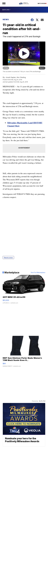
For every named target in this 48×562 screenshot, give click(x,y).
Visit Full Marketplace (38, 272)
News (6, 19)
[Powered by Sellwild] (42, 401)
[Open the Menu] (4, 3)
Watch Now (41, 3)
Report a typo (8, 257)
